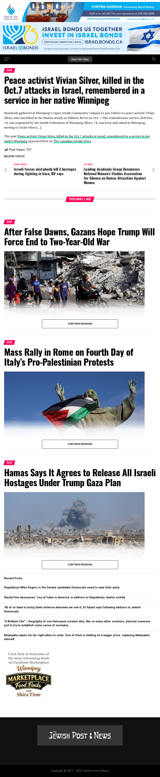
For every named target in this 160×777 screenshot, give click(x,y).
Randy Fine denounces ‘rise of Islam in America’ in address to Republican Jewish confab (64, 597)
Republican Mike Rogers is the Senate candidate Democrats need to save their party (61, 587)
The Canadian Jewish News (72, 141)
